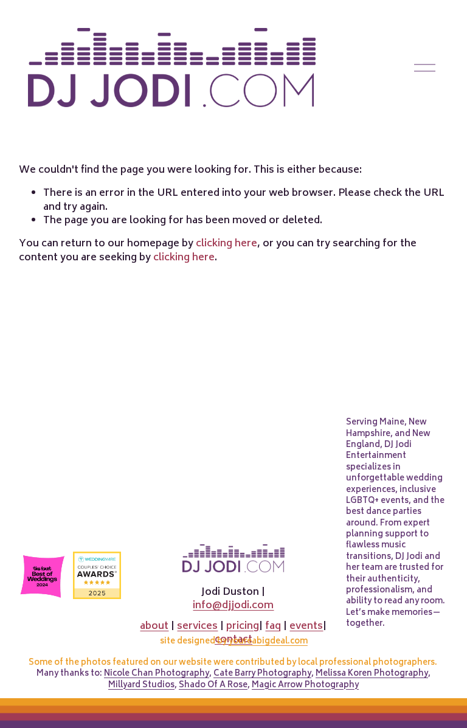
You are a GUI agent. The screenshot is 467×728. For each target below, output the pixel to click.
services (197, 626)
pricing (242, 626)
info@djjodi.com (233, 605)
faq (273, 626)
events (306, 626)
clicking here (226, 243)
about (154, 626)
